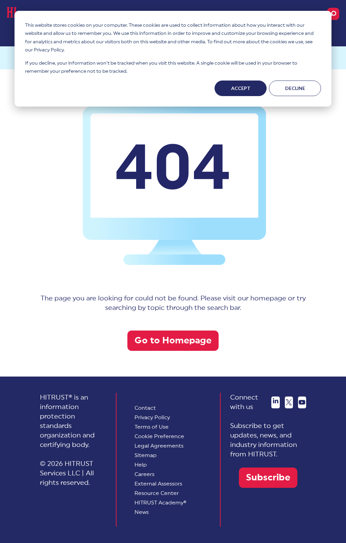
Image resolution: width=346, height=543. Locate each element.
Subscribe (268, 477)
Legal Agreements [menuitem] (158, 446)
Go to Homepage (173, 340)
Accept (240, 88)
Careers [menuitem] (144, 474)
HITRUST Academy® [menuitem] (160, 502)
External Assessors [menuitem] (158, 484)
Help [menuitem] (140, 465)
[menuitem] (159, 436)
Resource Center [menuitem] (156, 493)
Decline (295, 88)
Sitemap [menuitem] (145, 455)
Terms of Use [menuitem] (151, 427)
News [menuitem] (141, 512)
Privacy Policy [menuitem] (152, 417)
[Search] (333, 14)
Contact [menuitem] (145, 408)
